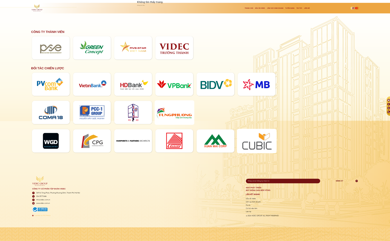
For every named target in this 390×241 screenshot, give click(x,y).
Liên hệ (307, 8)
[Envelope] (388, 100)
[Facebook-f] (388, 104)
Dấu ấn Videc (260, 8)
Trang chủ (249, 8)
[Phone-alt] (388, 112)
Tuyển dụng (290, 8)
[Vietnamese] (356, 8)
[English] (353, 8)
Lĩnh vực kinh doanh (275, 8)
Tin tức (299, 8)
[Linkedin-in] (388, 108)
